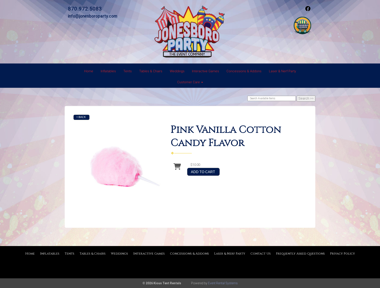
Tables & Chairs (150, 71)
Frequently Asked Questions (300, 254)
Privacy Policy (342, 254)
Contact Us (260, 254)
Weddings (177, 71)
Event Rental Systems (223, 283)
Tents (127, 71)
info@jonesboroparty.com (92, 16)
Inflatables (108, 71)
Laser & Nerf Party (282, 71)
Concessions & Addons (244, 71)
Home (88, 71)
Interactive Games (205, 71)
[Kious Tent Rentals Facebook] (308, 10)
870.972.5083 (85, 9)
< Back (81, 117)
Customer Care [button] (189, 82)
